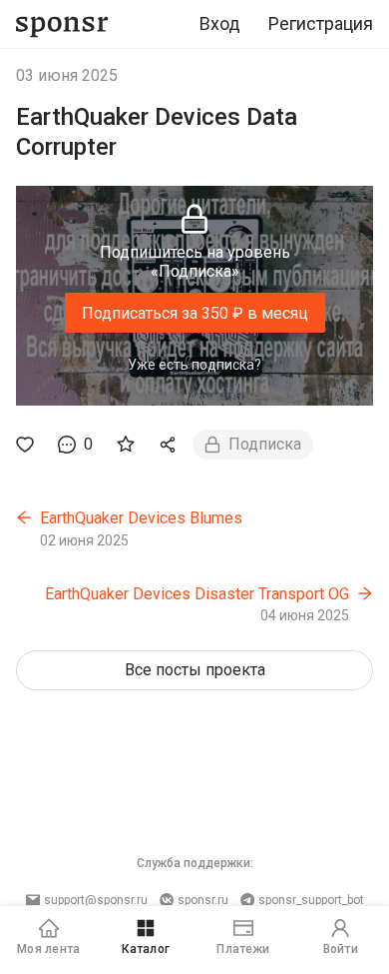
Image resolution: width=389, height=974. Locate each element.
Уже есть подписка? (194, 365)
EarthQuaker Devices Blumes (141, 517)
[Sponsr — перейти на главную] (62, 24)
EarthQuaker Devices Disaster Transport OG (197, 593)
